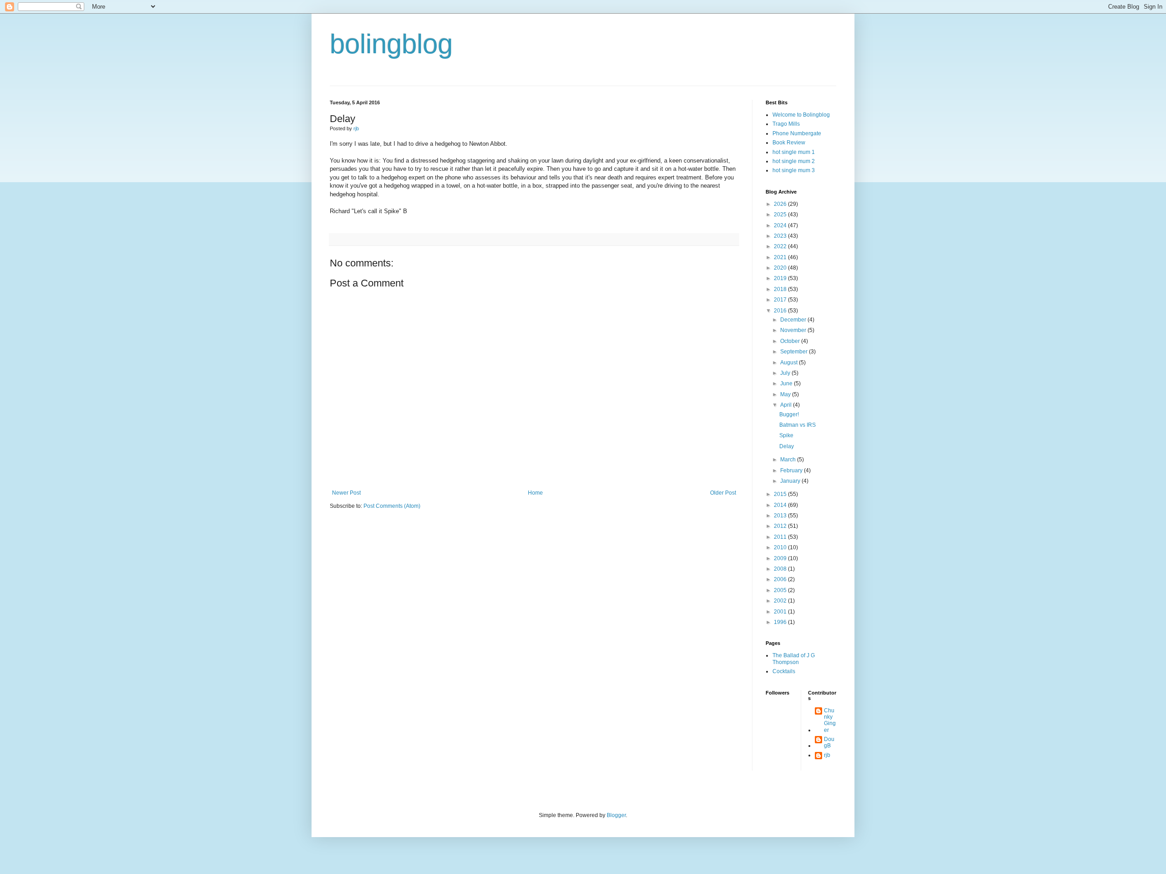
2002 (781, 601)
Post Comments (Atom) (391, 506)
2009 (781, 558)
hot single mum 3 (793, 170)
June (787, 383)
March (788, 459)
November (794, 330)
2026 (781, 204)
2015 (781, 494)
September (794, 351)
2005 (781, 590)
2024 (781, 225)
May (786, 394)
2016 (781, 310)
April (786, 405)
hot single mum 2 (793, 161)
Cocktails (783, 671)
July (786, 373)
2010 (781, 547)
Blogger (616, 815)
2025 (781, 214)
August (789, 362)
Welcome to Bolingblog (801, 115)
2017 (781, 299)
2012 (781, 526)
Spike (786, 435)
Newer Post (346, 493)
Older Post (723, 493)
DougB (829, 742)
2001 (781, 611)
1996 (781, 622)
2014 (781, 505)
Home (535, 493)
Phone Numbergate (796, 133)
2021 (781, 257)
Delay (786, 446)
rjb (827, 755)
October (790, 341)
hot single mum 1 (793, 152)
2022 (781, 246)
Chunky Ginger (830, 720)
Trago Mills (786, 124)
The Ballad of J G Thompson (793, 658)
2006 (781, 579)
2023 (781, 236)
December (794, 320)
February (792, 470)
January (791, 481)
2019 (781, 278)
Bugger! (789, 414)
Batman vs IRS (797, 425)
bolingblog (391, 44)
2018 (781, 289)
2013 (781, 515)
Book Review (788, 142)
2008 (781, 569)
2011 (781, 537)
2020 (781, 268)
